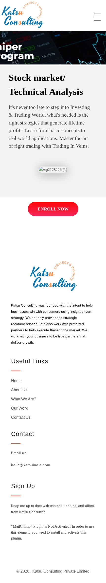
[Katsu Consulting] (37, 15)
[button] (53, 209)
